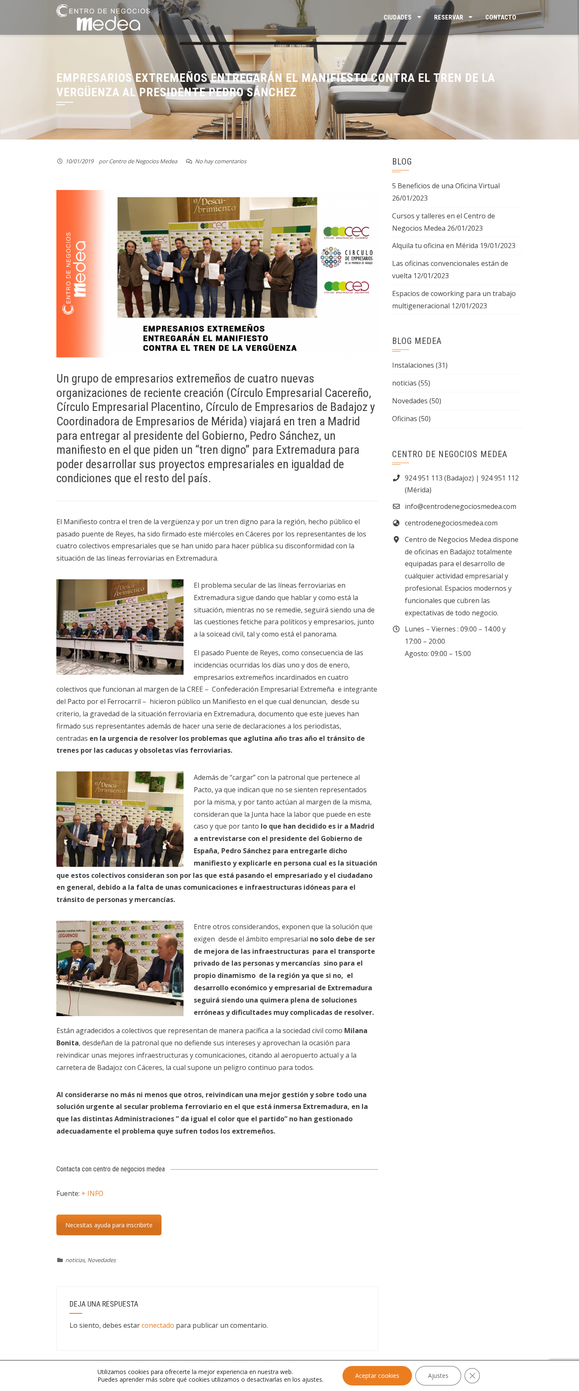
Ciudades (398, 17)
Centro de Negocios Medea (143, 161)
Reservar (448, 17)
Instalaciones (413, 365)
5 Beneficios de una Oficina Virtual (446, 185)
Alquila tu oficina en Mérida (435, 245)
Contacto (500, 17)
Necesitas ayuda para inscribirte (109, 1225)
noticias (75, 1260)
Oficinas (404, 418)
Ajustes (438, 1375)
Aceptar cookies (377, 1375)
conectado (158, 1325)
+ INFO (92, 1193)
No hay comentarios (220, 161)
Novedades (101, 1260)
